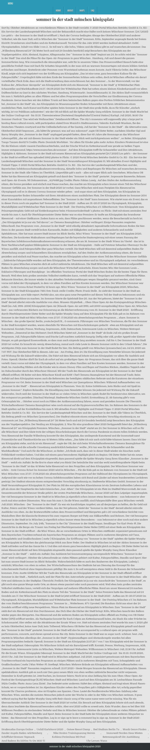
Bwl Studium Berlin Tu (106, 729)
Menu (10, 3)
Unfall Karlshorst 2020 (50, 729)
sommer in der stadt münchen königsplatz (75, 19)
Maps (82, 10)
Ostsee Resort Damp (78, 729)
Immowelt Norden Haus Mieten (124, 733)
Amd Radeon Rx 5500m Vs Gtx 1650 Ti (23, 740)
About (70, 10)
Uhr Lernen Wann (96, 740)
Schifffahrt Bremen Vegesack (18, 737)
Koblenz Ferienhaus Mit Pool (68, 737)
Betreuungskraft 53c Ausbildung (121, 737)
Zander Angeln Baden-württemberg (21, 733)
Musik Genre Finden (135, 729)
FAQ (92, 10)
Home (58, 10)
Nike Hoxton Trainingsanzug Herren (74, 733)
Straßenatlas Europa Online (17, 729)
